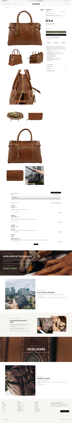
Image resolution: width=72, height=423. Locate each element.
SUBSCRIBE (65, 411)
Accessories (4, 404)
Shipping (19, 405)
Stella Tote (8, 7)
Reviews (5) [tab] (13, 202)
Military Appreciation (20, 410)
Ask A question (55, 194)
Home (5, 7)
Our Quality (36, 406)
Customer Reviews (37, 411)
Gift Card (3, 410)
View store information (49, 39)
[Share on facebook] (58, 212)
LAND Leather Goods (6, 419)
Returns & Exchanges (21, 406)
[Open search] (52, 203)
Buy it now (56, 34)
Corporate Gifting (37, 410)
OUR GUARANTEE (6, 268)
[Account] (65, 3)
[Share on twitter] (60, 212)
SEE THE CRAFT (14, 268)
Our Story (36, 404)
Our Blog (36, 405)
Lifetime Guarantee (20, 404)
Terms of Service (63, 419)
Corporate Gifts (4, 405)
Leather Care (19, 407)
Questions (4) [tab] (17, 202)
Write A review (55, 192)
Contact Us (19, 411)
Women (3, 407)
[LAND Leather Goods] (36, 4)
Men (3, 406)
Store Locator (37, 407)
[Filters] (54, 203)
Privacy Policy (68, 419)
